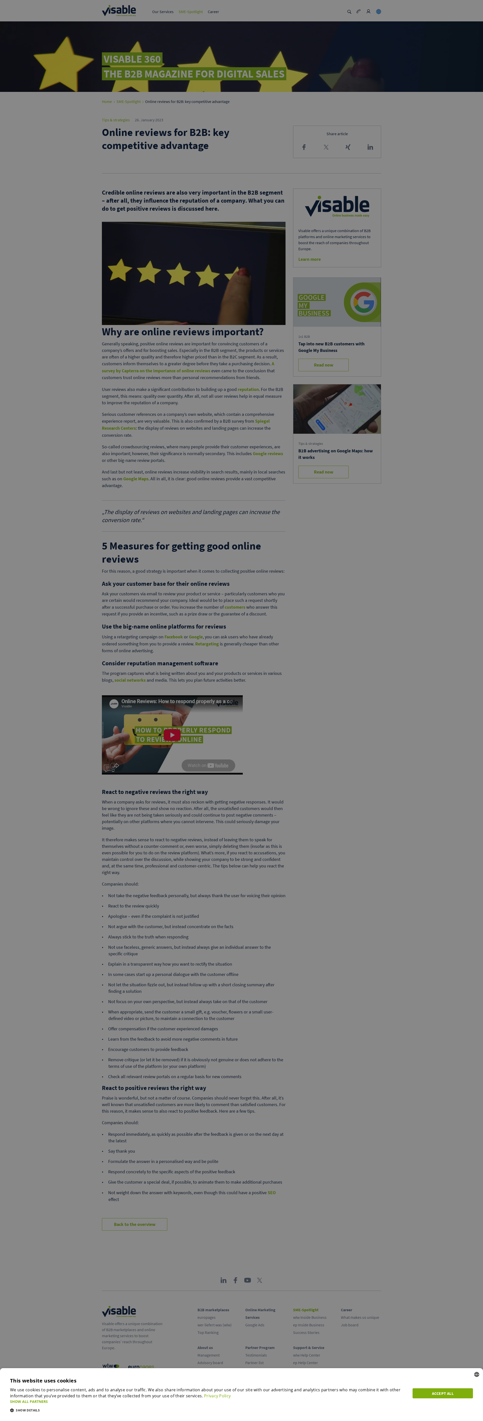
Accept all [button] (443, 1393)
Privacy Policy (217, 1396)
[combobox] (476, 1374)
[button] (208, 1401)
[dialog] (241, 1394)
